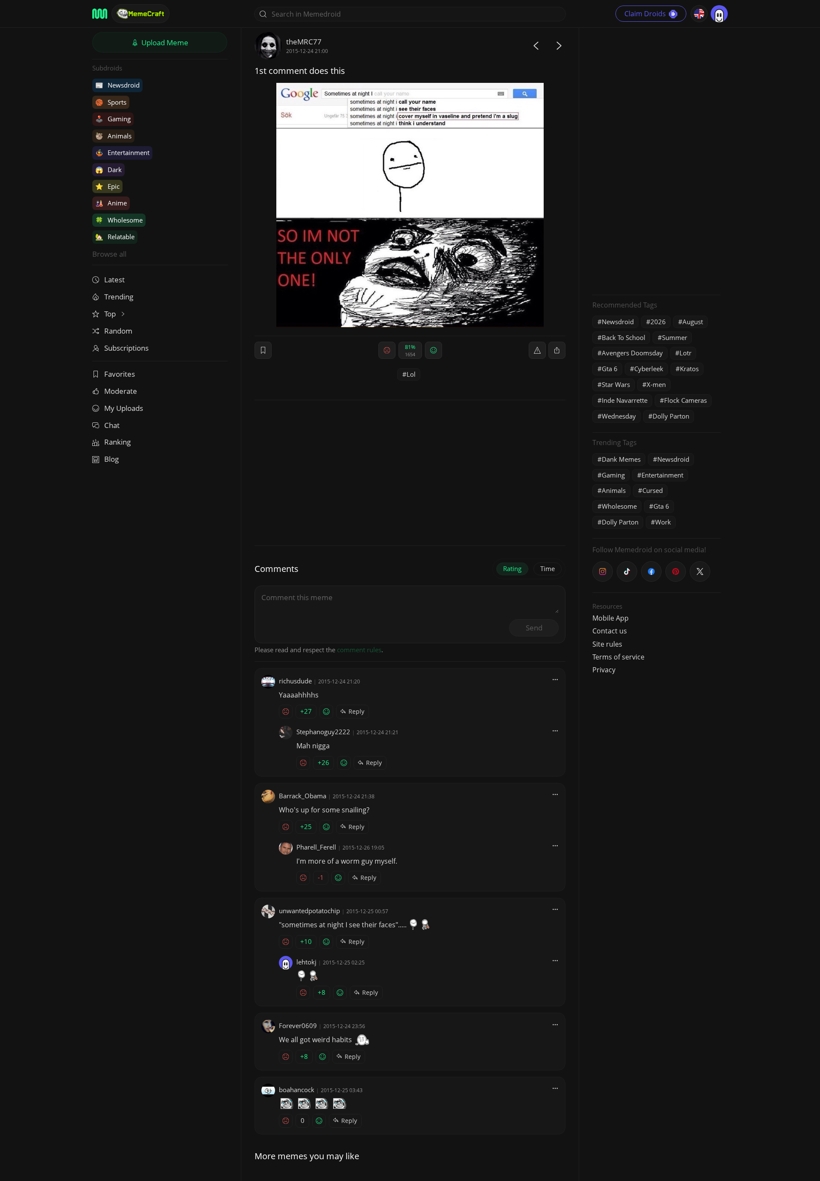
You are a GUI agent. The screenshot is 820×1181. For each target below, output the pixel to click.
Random (118, 331)
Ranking (117, 442)
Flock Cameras (685, 400)
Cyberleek (648, 368)
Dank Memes (621, 459)
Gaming (113, 118)
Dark (108, 169)
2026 (658, 321)
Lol (411, 374)
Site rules (607, 644)
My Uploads (123, 408)
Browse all (109, 254)
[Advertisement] (656, 160)
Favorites (119, 374)
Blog (111, 459)
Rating (512, 568)
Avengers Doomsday (632, 353)
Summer (674, 337)
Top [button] (110, 314)
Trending (118, 297)
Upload (164, 42)
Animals (113, 136)
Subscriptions (126, 348)
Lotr (685, 353)
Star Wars (616, 384)
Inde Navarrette (624, 400)
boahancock (296, 1089)
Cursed (652, 490)
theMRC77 (304, 42)
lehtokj (306, 962)
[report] (537, 350)
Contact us (609, 631)
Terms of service (618, 657)
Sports (110, 102)
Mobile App (610, 618)
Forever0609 (298, 1025)
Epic (107, 186)
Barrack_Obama (302, 795)
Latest (114, 279)
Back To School (623, 337)
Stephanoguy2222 (323, 731)
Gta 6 (610, 368)
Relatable (115, 236)
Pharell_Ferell (316, 847)
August (692, 321)
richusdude (295, 681)
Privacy (603, 669)
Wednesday (619, 416)
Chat (112, 425)
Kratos (689, 368)
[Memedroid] (99, 14)
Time (547, 568)
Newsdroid (117, 85)
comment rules (359, 649)
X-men (656, 384)
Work (663, 522)
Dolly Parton (671, 416)
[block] (556, 350)
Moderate (120, 391)
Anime (111, 203)
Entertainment (122, 152)
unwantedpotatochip (309, 910)
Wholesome (119, 220)
